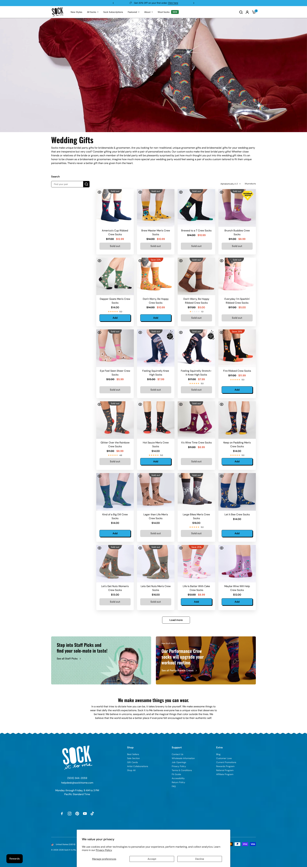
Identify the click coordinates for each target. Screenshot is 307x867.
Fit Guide (176, 774)
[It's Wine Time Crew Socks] (196, 420)
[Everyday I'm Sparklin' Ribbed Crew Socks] (237, 276)
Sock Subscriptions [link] (113, 12)
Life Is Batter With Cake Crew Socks (196, 588)
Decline (199, 859)
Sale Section (133, 758)
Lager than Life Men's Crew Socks (155, 516)
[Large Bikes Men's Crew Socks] (196, 492)
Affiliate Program (224, 774)
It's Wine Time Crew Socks (196, 442)
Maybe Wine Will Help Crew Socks (237, 588)
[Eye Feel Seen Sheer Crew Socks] (115, 348)
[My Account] (247, 12)
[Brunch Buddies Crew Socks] (237, 208)
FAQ (174, 786)
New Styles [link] (76, 12)
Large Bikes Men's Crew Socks (196, 516)
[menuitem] (76, 12)
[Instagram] (69, 813)
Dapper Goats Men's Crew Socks (115, 300)
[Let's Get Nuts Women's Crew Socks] (115, 564)
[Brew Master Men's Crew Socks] (156, 208)
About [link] (147, 12)
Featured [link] (132, 12)
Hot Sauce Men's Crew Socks (156, 444)
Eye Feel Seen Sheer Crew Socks (115, 372)
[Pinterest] (77, 813)
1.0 (202, 311)
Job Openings (179, 762)
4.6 (120, 455)
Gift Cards (132, 762)
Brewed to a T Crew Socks (196, 230)
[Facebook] (61, 813)
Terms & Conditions (182, 770)
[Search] (241, 12)
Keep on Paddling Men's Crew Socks (237, 444)
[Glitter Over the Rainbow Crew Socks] (115, 420)
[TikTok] (92, 813)
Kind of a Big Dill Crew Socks (115, 516)
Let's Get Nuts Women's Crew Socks (115, 588)
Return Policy (178, 782)
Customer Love (224, 758)
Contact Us (177, 754)
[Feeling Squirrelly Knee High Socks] (156, 348)
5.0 (120, 311)
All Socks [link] (91, 12)
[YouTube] (84, 813)
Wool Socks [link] (163, 12)
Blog (218, 754)
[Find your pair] (86, 184)
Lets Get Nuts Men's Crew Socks (156, 588)
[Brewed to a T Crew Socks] (196, 208)
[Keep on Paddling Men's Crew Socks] (237, 420)
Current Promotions (226, 762)
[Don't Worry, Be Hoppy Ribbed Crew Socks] (196, 276)
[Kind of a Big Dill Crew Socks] (115, 492)
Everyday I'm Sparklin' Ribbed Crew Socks (237, 300)
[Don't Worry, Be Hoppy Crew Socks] (156, 276)
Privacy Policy (104, 850)
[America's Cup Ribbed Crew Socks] (115, 208)
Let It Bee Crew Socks (237, 514)
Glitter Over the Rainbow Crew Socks (115, 444)
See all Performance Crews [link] (177, 670)
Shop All (131, 770)
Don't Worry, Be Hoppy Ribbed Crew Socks (196, 300)
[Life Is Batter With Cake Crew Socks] (196, 564)
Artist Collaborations (137, 766)
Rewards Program (225, 766)
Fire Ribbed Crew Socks (237, 370)
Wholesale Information (183, 758)
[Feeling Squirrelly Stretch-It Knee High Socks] (196, 348)
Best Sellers (133, 754)
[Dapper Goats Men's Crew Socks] (115, 276)
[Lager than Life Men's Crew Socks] (156, 492)
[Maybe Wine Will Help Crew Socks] (237, 564)
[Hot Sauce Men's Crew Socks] (156, 420)
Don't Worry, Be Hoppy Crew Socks (156, 300)
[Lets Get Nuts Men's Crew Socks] (156, 564)
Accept (152, 859)
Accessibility (178, 778)
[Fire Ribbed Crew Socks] (237, 348)
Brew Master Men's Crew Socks (155, 232)
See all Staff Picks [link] (67, 658)
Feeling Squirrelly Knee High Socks (155, 372)
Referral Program (224, 770)
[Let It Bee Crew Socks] (237, 492)
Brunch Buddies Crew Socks (237, 232)
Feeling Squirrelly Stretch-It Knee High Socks (196, 372)
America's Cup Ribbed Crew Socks (115, 232)
